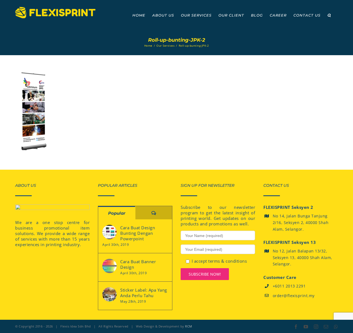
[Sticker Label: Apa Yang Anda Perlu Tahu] (109, 294)
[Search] (329, 15)
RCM (188, 326)
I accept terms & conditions (219, 261)
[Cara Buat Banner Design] (109, 266)
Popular (116, 213)
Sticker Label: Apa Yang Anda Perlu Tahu (143, 292)
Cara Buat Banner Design (138, 264)
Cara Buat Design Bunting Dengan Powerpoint (137, 233)
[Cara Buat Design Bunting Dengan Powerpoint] (109, 232)
